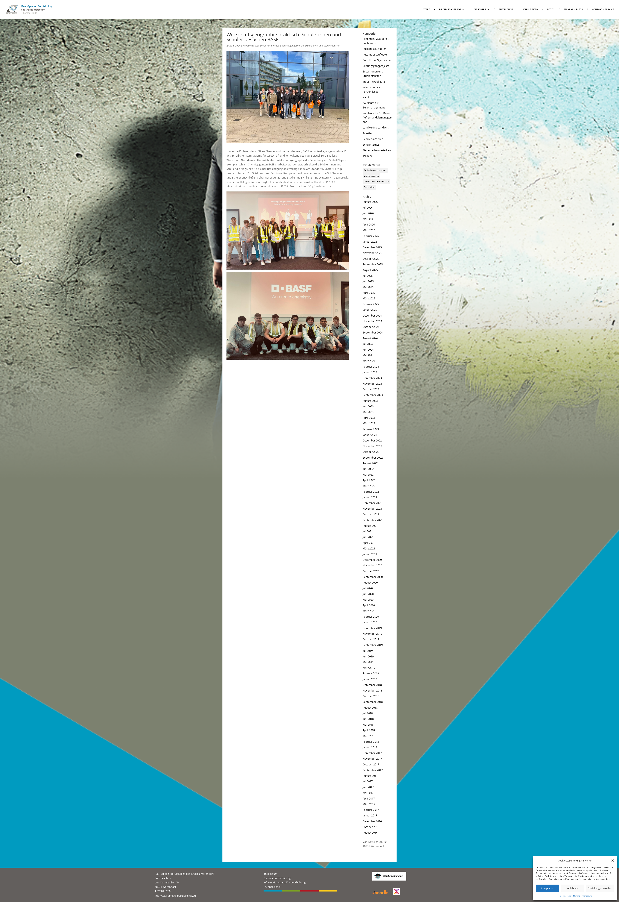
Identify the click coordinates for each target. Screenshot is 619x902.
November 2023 (372, 383)
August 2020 (370, 582)
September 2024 (373, 332)
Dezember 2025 (372, 247)
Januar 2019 (370, 679)
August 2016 (370, 832)
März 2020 (369, 611)
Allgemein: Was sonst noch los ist (261, 45)
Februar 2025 (371, 304)
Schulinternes (371, 144)
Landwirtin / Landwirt (375, 127)
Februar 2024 (371, 366)
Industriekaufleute (374, 81)
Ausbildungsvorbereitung (375, 170)
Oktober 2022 (371, 452)
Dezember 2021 (372, 503)
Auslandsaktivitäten (375, 49)
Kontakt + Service (603, 9)
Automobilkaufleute (375, 54)
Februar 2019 (371, 673)
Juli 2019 (368, 651)
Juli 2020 (368, 588)
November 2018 (372, 690)
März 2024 (369, 361)
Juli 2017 (368, 781)
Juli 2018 (368, 713)
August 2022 (370, 463)
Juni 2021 (368, 537)
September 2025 (373, 264)
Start (426, 9)
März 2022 (369, 486)
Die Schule (479, 9)
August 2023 (370, 401)
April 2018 (369, 730)
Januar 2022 (370, 497)
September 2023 (373, 395)
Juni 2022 (368, 469)
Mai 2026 (368, 219)
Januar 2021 (370, 554)
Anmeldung (506, 9)
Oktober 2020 (371, 571)
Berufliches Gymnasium (377, 60)
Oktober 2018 (371, 696)
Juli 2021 (368, 531)
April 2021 (369, 543)
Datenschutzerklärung (570, 895)
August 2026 (370, 202)
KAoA (366, 97)
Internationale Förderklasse (376, 181)
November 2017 (372, 758)
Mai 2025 (368, 287)
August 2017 (370, 776)
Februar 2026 (371, 236)
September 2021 (373, 520)
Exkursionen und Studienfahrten (322, 45)
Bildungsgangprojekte (292, 45)
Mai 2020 (368, 599)
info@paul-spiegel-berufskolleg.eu (175, 895)
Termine (368, 156)
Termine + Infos (573, 9)
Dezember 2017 (372, 753)
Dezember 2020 (372, 560)
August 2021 (370, 526)
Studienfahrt (369, 187)
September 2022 (373, 457)
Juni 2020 (368, 594)
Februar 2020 (371, 616)
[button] (612, 860)
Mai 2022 (368, 474)
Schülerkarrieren (373, 139)
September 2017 (373, 770)
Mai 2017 (368, 793)
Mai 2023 (368, 412)
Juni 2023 (368, 406)
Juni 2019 (368, 656)
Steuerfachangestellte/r (377, 150)
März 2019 (369, 668)
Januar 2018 (370, 747)
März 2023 (369, 423)
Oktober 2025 (371, 259)
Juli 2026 (368, 207)
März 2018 (369, 736)
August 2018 (370, 707)
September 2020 (373, 577)
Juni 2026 (368, 213)
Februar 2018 (371, 741)
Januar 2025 (370, 310)
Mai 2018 (368, 724)
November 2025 (372, 253)
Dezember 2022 (372, 440)
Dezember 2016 (372, 821)
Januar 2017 (370, 815)
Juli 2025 (368, 275)
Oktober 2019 (371, 639)
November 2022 (372, 446)
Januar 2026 (370, 241)
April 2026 (369, 224)
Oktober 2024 (371, 327)
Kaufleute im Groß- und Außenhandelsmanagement (378, 117)
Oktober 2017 (371, 764)
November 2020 (372, 565)
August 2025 (370, 270)
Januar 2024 (370, 372)
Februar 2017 (371, 810)
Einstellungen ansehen (600, 888)
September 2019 (373, 645)
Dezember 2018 (372, 685)
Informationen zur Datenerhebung (285, 882)
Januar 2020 (370, 622)
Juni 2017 (368, 787)
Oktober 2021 (371, 514)
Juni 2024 (368, 349)
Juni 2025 (368, 281)
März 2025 (369, 298)
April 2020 (369, 605)
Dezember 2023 (372, 378)
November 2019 (372, 634)
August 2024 (370, 338)
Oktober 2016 (371, 827)
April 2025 (369, 293)
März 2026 (369, 230)
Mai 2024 (368, 355)
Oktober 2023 (371, 389)
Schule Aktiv (530, 9)
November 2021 (372, 508)
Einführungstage (371, 175)
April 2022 (369, 480)
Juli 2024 (368, 344)
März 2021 (369, 548)
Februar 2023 (371, 429)
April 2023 (369, 418)
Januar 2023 (370, 435)
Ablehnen (572, 888)
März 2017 (369, 804)
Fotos (551, 9)
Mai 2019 (368, 662)
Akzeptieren (547, 888)
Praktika (368, 133)
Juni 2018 (368, 719)
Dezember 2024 (372, 315)
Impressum (587, 895)
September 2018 (373, 702)
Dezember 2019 (372, 628)
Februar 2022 (371, 491)
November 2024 (372, 321)
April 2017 (369, 798)
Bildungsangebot (450, 9)
